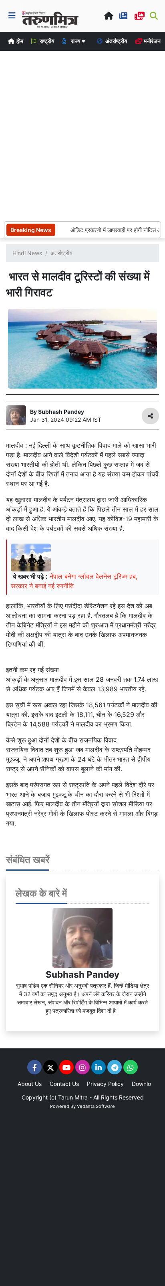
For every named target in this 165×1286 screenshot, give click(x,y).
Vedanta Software (96, 1106)
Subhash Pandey (82, 974)
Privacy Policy (105, 1083)
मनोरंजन (152, 41)
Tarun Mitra (73, 1097)
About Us (30, 1083)
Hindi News (27, 253)
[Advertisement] (82, 135)
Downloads (146, 1083)
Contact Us (64, 1083)
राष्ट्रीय (46, 41)
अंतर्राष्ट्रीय (115, 41)
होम (19, 41)
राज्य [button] (76, 41)
